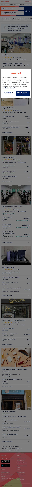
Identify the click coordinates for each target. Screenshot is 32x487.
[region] (16, 83)
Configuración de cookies (8, 93)
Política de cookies (10, 88)
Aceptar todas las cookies (22, 93)
